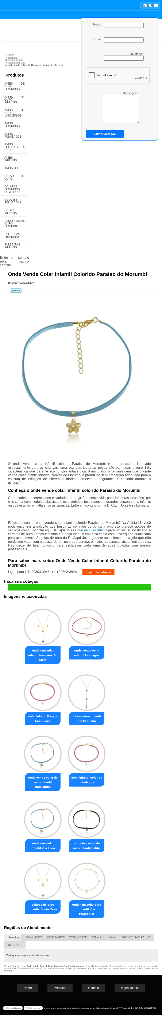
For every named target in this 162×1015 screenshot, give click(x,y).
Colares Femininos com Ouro (12, 189)
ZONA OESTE (78, 937)
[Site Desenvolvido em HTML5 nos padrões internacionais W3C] (33, 1008)
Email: (99, 39)
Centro (113, 937)
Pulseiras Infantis (12, 246)
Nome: (98, 24)
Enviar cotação (105, 133)
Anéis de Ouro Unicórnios (14, 113)
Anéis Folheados (12, 135)
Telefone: (137, 54)
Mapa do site (130, 988)
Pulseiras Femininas (12, 235)
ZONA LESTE (34, 937)
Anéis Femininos (12, 125)
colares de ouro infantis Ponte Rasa (43, 907)
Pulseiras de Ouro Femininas (14, 223)
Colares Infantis (11, 212)
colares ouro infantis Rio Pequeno (87, 719)
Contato (93, 988)
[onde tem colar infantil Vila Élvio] (43, 818)
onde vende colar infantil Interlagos (87, 653)
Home (27, 988)
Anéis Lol (11, 168)
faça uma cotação (98, 572)
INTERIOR (14, 944)
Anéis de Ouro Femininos (14, 86)
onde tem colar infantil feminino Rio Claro (43, 655)
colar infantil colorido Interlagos (86, 780)
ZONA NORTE (56, 937)
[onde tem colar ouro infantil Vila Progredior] (86, 879)
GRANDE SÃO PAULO (136, 937)
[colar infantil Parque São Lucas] (43, 691)
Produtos (14, 75)
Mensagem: (131, 93)
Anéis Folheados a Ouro (14, 147)
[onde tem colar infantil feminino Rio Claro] (43, 625)
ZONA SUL (98, 937)
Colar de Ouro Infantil (91, 530)
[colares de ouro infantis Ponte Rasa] (43, 879)
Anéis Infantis (10, 159)
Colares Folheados (12, 201)
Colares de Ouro (14, 177)
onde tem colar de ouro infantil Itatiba (87, 846)
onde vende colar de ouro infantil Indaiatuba (43, 782)
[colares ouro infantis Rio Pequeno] (86, 691)
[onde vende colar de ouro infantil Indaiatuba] (43, 752)
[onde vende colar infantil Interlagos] (86, 625)
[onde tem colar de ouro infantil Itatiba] (86, 818)
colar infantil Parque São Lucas (42, 719)
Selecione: (14, 937)
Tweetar (16, 290)
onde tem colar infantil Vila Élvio (43, 846)
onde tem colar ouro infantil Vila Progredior (86, 909)
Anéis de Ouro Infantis (14, 99)
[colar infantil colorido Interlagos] (86, 752)
